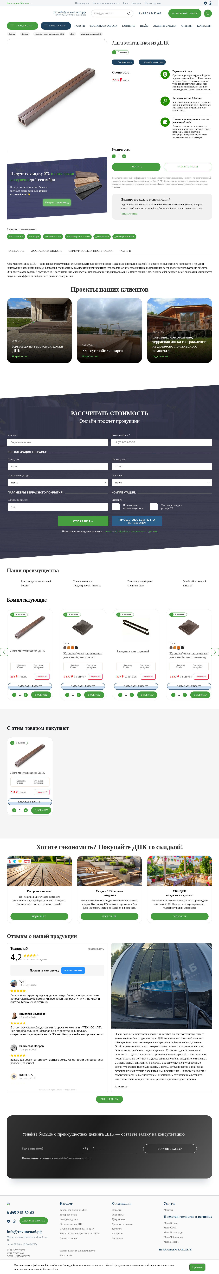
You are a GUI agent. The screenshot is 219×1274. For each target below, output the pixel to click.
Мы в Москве (171, 1241)
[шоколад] (72, 647)
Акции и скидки (164, 25)
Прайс (144, 25)
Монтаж (168, 1210)
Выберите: (117, 500)
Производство (153, 3)
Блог (125, 3)
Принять (197, 1267)
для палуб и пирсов (124, 236)
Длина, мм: (14, 459)
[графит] (76, 647)
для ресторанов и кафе (78, 236)
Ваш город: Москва (18, 3)
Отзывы (186, 25)
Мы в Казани (171, 1223)
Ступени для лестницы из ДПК (77, 1228)
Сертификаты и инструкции (90, 250)
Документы (118, 1219)
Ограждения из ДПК (71, 1224)
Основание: (118, 475)
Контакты (204, 25)
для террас (34, 236)
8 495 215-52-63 (150, 13)
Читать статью (129, 213)
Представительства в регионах (188, 1216)
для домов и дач (53, 236)
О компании (122, 1203)
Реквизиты (118, 1214)
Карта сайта (66, 1255)
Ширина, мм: (119, 459)
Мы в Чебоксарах (173, 1237)
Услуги (79, 25)
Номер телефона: (120, 435)
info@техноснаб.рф (72, 12)
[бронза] (68, 647)
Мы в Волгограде (173, 1232)
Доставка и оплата (103, 25)
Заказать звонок (33, 1221)
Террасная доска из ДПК (73, 1210)
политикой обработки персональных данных (131, 531)
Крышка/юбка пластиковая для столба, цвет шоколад (189, 655)
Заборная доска (68, 1214)
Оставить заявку (170, 1149)
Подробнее (39, 916)
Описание (16, 250)
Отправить (83, 521)
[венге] (64, 647)
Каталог (66, 1203)
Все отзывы (109, 1099)
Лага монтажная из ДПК (27, 650)
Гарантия (128, 25)
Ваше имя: (12, 435)
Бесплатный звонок (185, 13)
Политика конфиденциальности (77, 1250)
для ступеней (102, 236)
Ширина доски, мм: (18, 500)
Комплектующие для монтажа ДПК (79, 1233)
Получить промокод (57, 202)
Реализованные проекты (106, 3)
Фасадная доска (69, 1219)
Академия (117, 1233)
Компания (57, 25)
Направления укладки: (19, 475)
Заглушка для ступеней (133, 651)
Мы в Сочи (170, 1227)
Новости (116, 1210)
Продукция (24, 25)
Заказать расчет (188, 167)
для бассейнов (16, 236)
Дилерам (136, 3)
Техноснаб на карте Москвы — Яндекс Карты (57, 1090)
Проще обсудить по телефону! (137, 521)
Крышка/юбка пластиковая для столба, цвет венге (82, 655)
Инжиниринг (82, 3)
